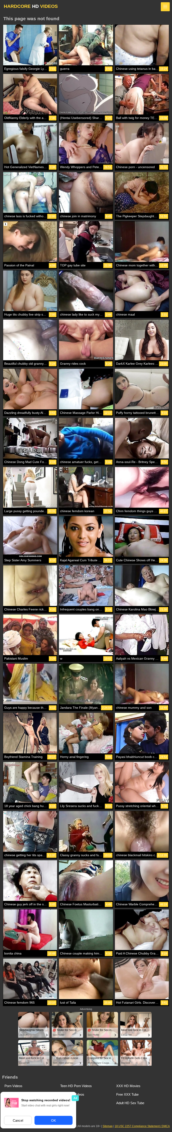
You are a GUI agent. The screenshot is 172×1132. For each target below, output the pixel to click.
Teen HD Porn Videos (76, 1086)
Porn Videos (13, 1086)
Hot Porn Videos (72, 1094)
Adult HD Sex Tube (130, 1103)
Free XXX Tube (127, 1094)
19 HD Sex (68, 1103)
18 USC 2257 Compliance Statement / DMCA (142, 1126)
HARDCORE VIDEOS (31, 6)
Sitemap (108, 1126)
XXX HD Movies (128, 1086)
